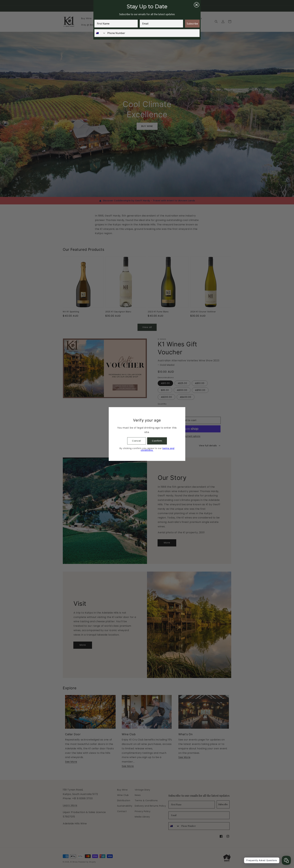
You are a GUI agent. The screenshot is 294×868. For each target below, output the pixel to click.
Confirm (157, 440)
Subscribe (192, 23)
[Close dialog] (196, 5)
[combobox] (100, 33)
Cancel (136, 440)
